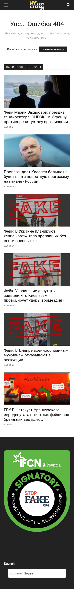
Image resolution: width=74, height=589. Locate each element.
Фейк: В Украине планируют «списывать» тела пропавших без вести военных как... (35, 236)
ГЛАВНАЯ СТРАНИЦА (53, 49)
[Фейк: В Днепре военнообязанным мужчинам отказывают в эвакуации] (37, 329)
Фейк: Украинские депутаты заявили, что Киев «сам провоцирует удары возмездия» (34, 296)
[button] (6, 5)
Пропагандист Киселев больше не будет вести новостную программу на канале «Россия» (36, 177)
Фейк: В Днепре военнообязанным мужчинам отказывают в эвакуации (36, 355)
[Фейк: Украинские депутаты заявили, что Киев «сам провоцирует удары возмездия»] (37, 269)
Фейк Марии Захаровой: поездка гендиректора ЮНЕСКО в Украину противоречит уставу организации (36, 117)
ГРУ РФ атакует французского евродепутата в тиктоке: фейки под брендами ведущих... (36, 415)
